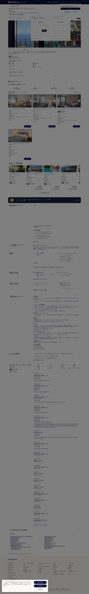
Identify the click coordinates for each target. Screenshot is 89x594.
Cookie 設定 (40, 589)
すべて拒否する (40, 585)
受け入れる (40, 582)
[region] (25, 586)
